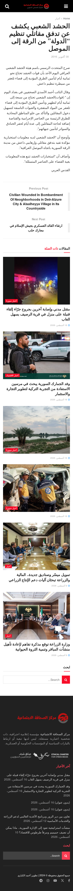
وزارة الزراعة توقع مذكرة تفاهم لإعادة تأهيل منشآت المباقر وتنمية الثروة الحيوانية (37, 646)
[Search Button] (7, 6)
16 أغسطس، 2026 (59, 325)
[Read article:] (36, 430)
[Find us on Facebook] (69, 880)
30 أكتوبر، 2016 (60, 56)
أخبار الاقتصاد (12, 375)
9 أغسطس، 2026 (60, 585)
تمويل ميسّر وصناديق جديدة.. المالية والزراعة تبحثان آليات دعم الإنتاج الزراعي (39, 577)
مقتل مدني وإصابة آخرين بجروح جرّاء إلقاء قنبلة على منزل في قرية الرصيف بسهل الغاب (38, 314)
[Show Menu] (66, 6)
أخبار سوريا (11, 300)
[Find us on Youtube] (55, 880)
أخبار (57, 18)
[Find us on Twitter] (62, 880)
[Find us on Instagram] (48, 880)
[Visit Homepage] (37, 6)
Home (66, 18)
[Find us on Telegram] (41, 880)
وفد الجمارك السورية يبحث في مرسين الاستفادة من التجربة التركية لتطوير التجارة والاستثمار (38, 388)
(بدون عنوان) (62, 802)
